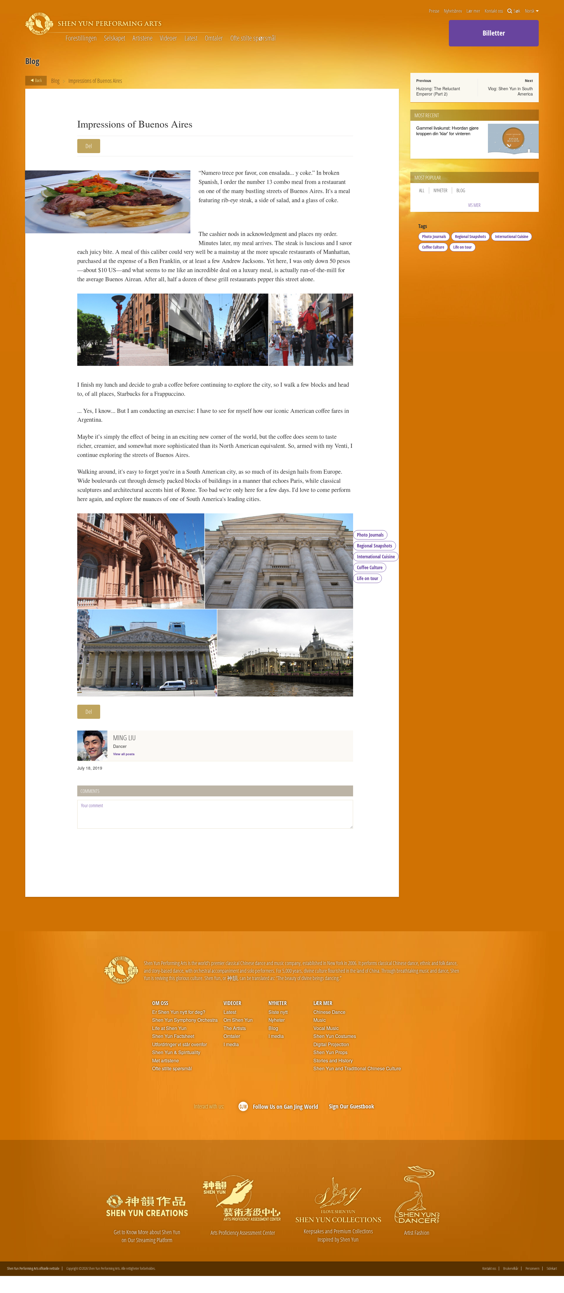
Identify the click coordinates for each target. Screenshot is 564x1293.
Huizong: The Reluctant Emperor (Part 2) (438, 91)
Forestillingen (81, 38)
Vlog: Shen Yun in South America (510, 91)
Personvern (533, 1268)
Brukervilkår (510, 1268)
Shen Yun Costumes (334, 1036)
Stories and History (333, 1060)
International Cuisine (376, 556)
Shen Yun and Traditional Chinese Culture (357, 1068)
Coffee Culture (369, 567)
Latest (190, 38)
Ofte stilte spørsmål (253, 38)
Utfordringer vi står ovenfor (179, 1044)
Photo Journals (370, 535)
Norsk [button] (530, 11)
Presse (434, 11)
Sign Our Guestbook (351, 1106)
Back (38, 80)
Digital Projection (331, 1044)
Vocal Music (326, 1028)
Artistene (142, 38)
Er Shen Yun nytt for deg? (178, 1012)
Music (319, 1020)
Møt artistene (165, 1060)
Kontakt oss (494, 11)
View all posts (124, 754)
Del (88, 146)
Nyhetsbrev (453, 11)
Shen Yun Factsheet (173, 1036)
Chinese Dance (329, 1012)
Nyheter (440, 190)
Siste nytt (278, 1012)
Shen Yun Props (330, 1052)
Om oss (160, 1002)
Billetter (494, 33)
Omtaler (214, 38)
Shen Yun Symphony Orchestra (185, 1020)
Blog (55, 81)
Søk (516, 11)
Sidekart (552, 1268)
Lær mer (473, 11)
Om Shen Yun (238, 1020)
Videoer (168, 38)
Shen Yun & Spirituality (176, 1052)
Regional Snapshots (374, 545)
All (421, 190)
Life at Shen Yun (169, 1028)
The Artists (235, 1028)
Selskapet (114, 38)
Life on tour (367, 578)
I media (231, 1044)
